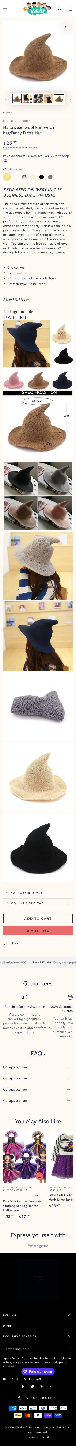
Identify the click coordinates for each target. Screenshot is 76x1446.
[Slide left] (5, 98)
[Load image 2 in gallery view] (27, 98)
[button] (59, 8)
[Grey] (50, 177)
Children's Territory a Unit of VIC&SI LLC (40, 1427)
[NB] (15, 177)
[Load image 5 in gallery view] (59, 98)
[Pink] (24, 177)
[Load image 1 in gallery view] (17, 98)
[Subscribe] (70, 1349)
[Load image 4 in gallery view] (48, 98)
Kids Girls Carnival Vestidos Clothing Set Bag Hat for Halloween (22, 1205)
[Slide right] (71, 98)
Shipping (7, 147)
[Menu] (5, 8)
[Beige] (33, 177)
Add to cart (38, 918)
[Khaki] (7, 177)
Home (6, 112)
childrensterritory (16, 121)
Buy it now (38, 931)
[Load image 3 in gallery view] (38, 98)
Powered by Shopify (38, 1436)
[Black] (41, 177)
